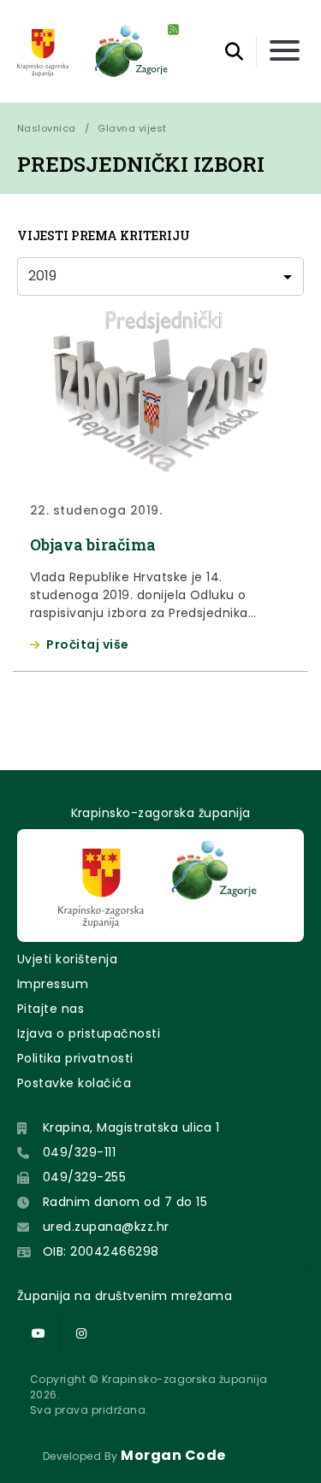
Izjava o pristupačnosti (88, 1033)
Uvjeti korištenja (67, 959)
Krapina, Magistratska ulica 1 (131, 1127)
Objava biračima (93, 544)
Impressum (52, 983)
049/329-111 (79, 1152)
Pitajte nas (50, 1008)
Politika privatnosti (75, 1058)
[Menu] (284, 52)
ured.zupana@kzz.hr (106, 1226)
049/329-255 (84, 1177)
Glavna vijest (132, 128)
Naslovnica (46, 128)
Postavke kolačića (74, 1083)
